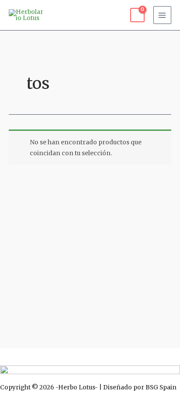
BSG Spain (161, 387)
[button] (90, 356)
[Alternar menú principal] (162, 15)
